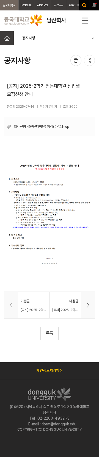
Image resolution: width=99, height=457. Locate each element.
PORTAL (26, 5)
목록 (49, 333)
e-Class (58, 5)
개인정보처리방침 (49, 370)
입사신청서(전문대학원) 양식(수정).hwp (41, 126)
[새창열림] (84, 5)
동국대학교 (9, 5)
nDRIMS (42, 5)
